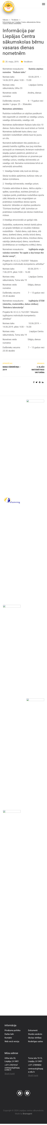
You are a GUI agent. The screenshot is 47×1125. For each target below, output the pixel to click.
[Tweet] (36, 382)
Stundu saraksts (35, 1034)
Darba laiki (9, 1034)
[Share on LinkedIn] (42, 382)
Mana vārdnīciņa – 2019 (11, 368)
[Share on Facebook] (33, 382)
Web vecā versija (12, 1041)
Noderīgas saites (35, 1041)
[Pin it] (39, 382)
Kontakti (8, 1038)
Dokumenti (33, 1030)
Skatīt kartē (10, 1074)
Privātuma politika (12, 1030)
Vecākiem (28, 62)
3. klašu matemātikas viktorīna (38, 369)
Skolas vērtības (35, 1038)
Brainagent (27, 1114)
